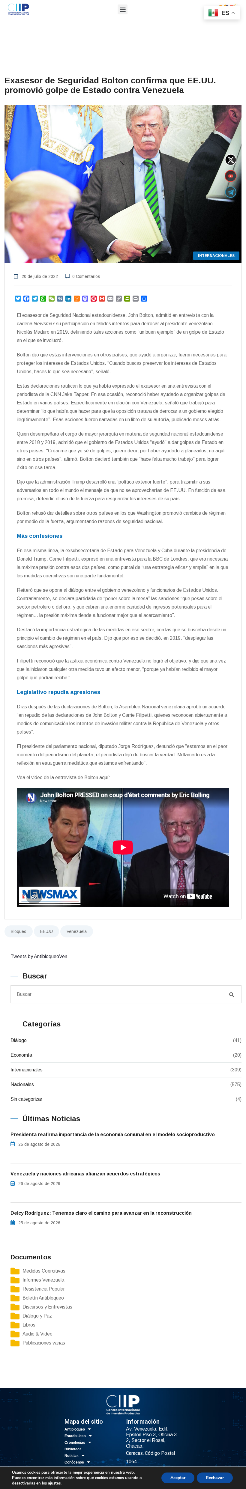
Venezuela (77, 931)
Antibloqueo (74, 1429)
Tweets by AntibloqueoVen (38, 956)
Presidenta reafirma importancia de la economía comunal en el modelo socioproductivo (112, 1134)
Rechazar (215, 1478)
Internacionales (26, 1069)
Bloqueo (18, 931)
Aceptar (177, 1478)
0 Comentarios (86, 276)
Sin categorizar (26, 1099)
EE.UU (46, 931)
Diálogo (18, 1040)
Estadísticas (75, 1436)
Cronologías (74, 1442)
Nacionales (22, 1084)
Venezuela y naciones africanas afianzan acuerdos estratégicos (85, 1173)
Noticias (71, 1456)
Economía (21, 1055)
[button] (123, 9)
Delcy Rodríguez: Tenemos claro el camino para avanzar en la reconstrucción (101, 1213)
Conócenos (74, 1462)
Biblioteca (73, 1449)
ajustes (54, 1483)
